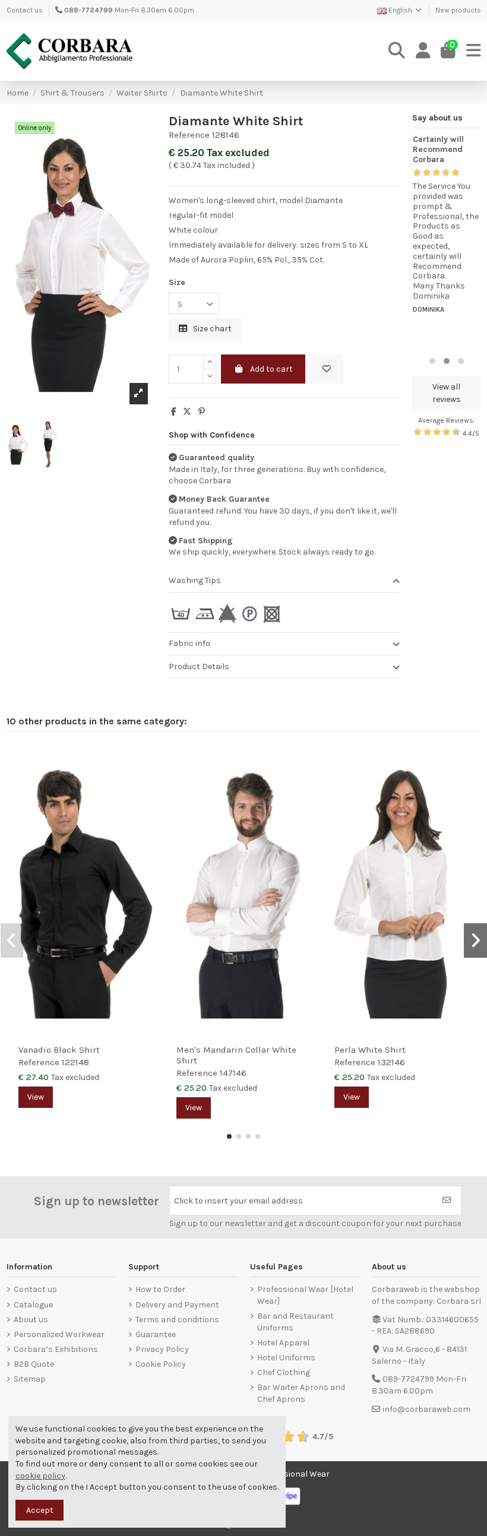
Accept (39, 1510)
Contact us (25, 10)
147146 (233, 1073)
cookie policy (40, 1476)
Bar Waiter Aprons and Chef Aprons (301, 1393)
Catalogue (33, 1305)
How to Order (160, 1289)
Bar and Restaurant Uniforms (295, 1322)
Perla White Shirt (370, 1049)
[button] (432, 361)
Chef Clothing (283, 1372)
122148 (75, 1062)
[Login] (423, 51)
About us (31, 1320)
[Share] (173, 412)
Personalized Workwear (59, 1334)
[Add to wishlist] (326, 369)
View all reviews (446, 393)
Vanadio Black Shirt (59, 1049)
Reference (189, 134)
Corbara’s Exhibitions (56, 1349)
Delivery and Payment (177, 1305)
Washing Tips (195, 580)
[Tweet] (187, 412)
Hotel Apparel (283, 1343)
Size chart (211, 329)
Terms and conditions (177, 1320)
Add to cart (271, 369)
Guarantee (155, 1334)
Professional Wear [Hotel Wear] (305, 1295)
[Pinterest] (201, 412)
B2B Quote (34, 1364)
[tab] (284, 581)
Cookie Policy (160, 1364)
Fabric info (189, 643)
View (35, 1097)
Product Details (199, 666)
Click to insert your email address (238, 1201)
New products (458, 10)
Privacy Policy (162, 1349)
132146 (391, 1062)
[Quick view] (149, 784)
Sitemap (30, 1379)
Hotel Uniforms (286, 1358)
